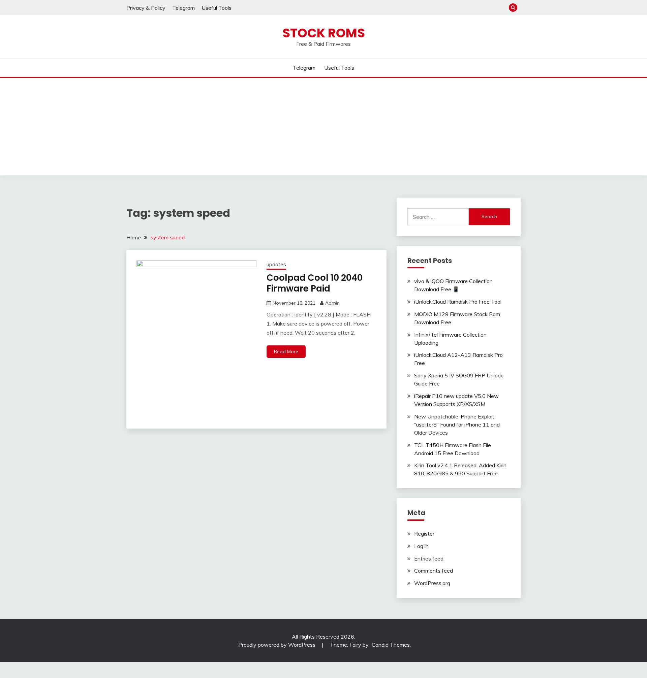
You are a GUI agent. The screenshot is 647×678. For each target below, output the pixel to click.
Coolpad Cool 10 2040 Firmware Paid (315, 283)
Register (424, 533)
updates (276, 264)
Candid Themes (391, 644)
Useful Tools (217, 7)
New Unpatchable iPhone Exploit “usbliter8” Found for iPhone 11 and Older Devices (457, 424)
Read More (286, 351)
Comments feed (433, 570)
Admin (332, 303)
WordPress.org (432, 583)
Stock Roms (323, 33)
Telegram (183, 7)
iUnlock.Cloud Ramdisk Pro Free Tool (457, 301)
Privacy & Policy (145, 7)
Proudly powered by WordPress (277, 644)
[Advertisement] (323, 128)
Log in (421, 546)
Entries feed (428, 558)
